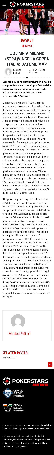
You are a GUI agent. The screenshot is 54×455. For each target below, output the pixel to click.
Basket (27, 40)
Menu (5, 5)
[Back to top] (50, 364)
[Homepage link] (27, 4)
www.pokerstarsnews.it (18, 436)
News (28, 46)
